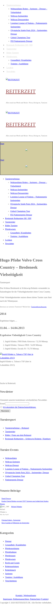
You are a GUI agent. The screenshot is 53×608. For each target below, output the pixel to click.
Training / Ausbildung (14, 577)
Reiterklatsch (10, 570)
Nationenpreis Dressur (14, 480)
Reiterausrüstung (12, 566)
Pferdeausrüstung (12, 548)
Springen (8, 574)
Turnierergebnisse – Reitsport (17, 428)
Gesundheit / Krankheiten (15, 545)
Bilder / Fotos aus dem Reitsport (18, 435)
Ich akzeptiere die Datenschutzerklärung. (19, 407)
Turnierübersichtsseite (39, 307)
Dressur (8, 541)
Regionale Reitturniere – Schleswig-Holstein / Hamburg (28, 439)
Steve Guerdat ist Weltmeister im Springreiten (15, 523)
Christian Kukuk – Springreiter (11, 520)
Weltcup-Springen (12, 462)
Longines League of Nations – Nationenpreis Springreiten (28, 469)
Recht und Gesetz (12, 563)
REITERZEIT (21, 91)
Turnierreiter (10, 432)
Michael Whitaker (16, 507)
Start (2, 144)
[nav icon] (52, 173)
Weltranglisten (11, 458)
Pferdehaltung (10, 552)
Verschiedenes (11, 581)
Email (2, 404)
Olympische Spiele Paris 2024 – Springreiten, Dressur (27, 472)
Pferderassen (10, 556)
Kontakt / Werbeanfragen (26, 595)
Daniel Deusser (6, 498)
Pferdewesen (10, 559)
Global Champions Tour (15, 476)
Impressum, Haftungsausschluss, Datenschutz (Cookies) (25, 599)
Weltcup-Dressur (12, 465)
